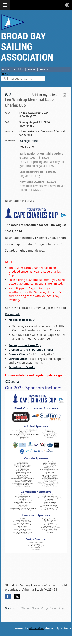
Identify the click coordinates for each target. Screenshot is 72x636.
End (7, 122)
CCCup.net (12, 381)
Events (31, 69)
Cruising (18, 69)
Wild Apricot (36, 628)
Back (8, 94)
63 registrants (28, 141)
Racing (6, 69)
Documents (12, 314)
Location (9, 131)
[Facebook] (8, 596)
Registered (10, 140)
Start (7, 112)
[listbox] (49, 94)
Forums (44, 69)
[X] (17, 596)
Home (8, 608)
